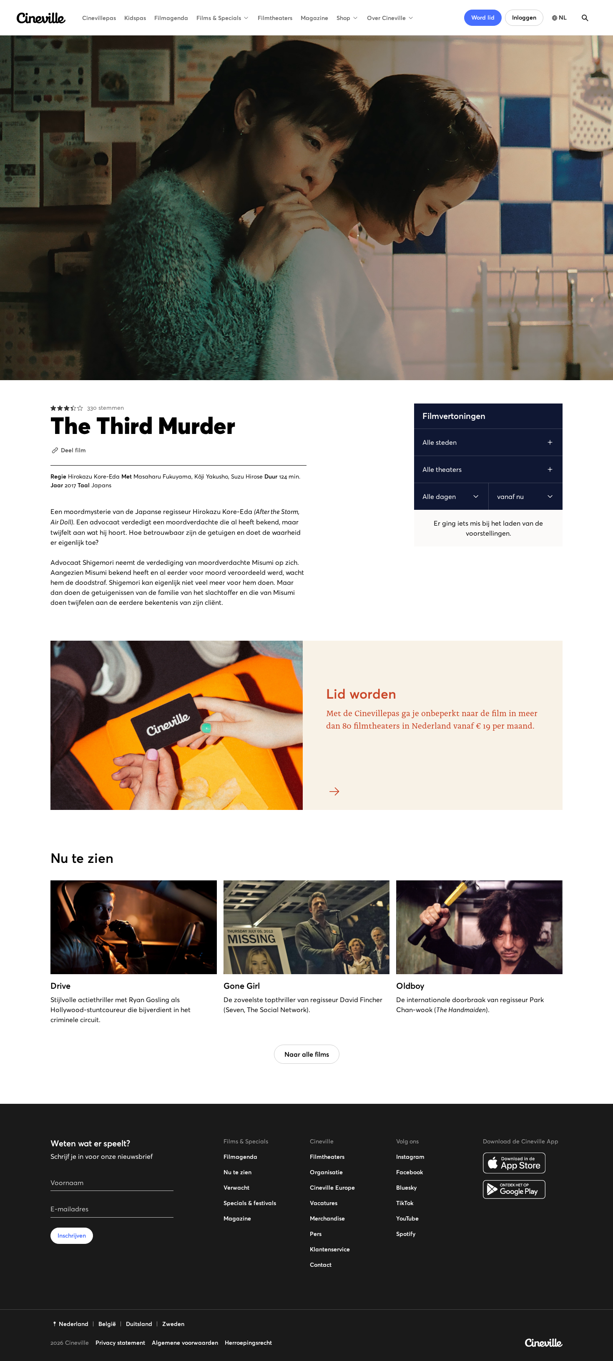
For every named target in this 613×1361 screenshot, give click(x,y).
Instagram (410, 1156)
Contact (321, 1264)
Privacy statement (120, 1342)
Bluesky (406, 1187)
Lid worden (361, 694)
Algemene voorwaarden (185, 1342)
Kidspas (135, 18)
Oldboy (410, 985)
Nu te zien (237, 1172)
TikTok (404, 1203)
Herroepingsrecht (248, 1342)
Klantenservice (330, 1249)
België (107, 1324)
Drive (60, 985)
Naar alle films (306, 1054)
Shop (343, 18)
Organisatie (326, 1172)
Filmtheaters (275, 18)
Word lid (483, 17)
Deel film (73, 450)
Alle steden (439, 442)
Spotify (405, 1234)
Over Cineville (386, 18)
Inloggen (524, 17)
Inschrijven (72, 1235)
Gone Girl (242, 985)
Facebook (409, 1172)
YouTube (407, 1218)
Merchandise (327, 1218)
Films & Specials (218, 18)
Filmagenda (171, 18)
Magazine (314, 18)
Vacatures (323, 1203)
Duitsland (139, 1324)
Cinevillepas (99, 18)
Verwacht (236, 1187)
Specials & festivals (250, 1203)
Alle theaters (442, 469)
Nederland (73, 1324)
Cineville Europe (332, 1187)
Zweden (173, 1324)
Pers (316, 1234)
